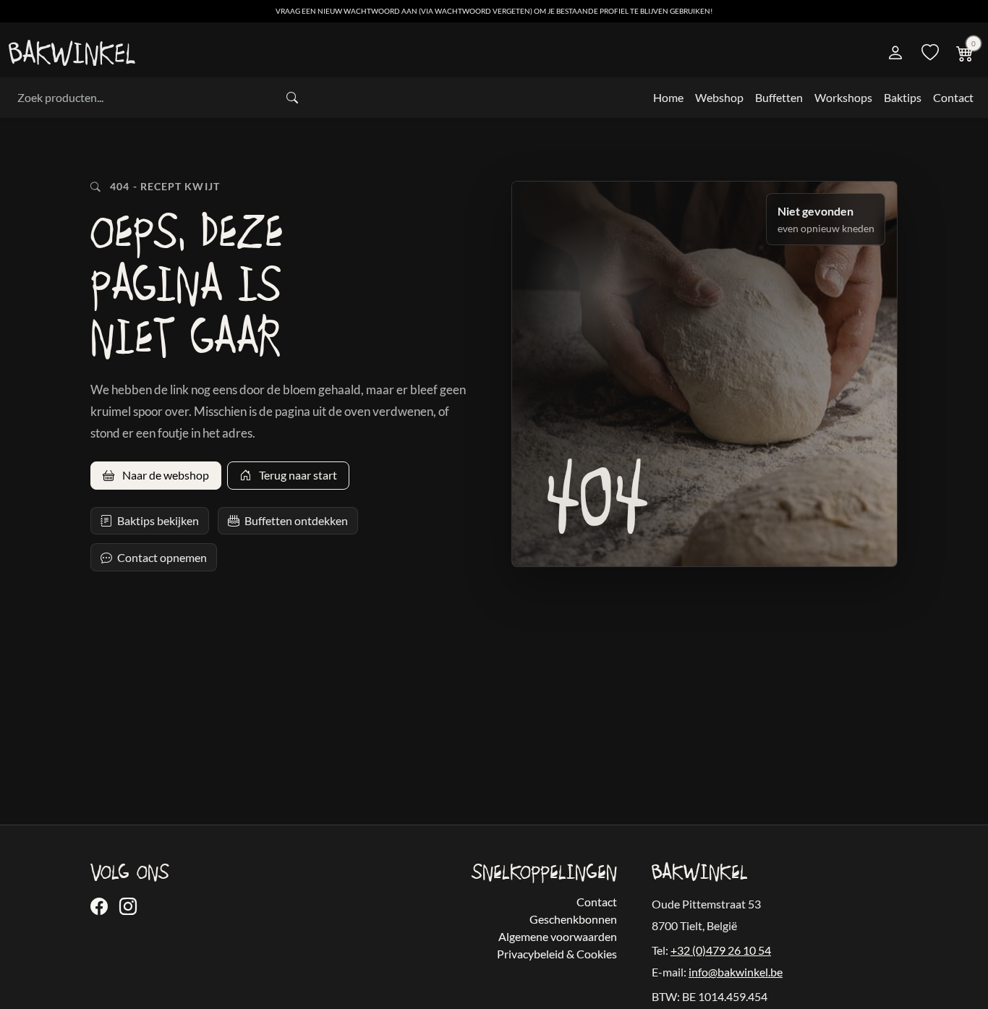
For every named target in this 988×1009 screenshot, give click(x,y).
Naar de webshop (164, 475)
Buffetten (779, 97)
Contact (953, 97)
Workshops (843, 97)
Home (668, 97)
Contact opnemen (162, 557)
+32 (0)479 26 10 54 (720, 950)
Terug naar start (297, 475)
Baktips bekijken (158, 520)
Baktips (902, 97)
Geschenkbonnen (573, 919)
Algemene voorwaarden (557, 936)
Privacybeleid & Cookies (557, 954)
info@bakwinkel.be (736, 972)
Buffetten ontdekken (296, 520)
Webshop (719, 97)
